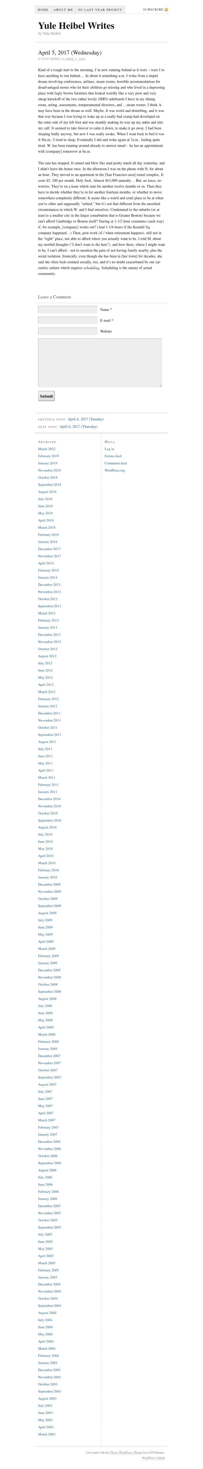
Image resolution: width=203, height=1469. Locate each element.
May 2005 (45, 1248)
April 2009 (46, 941)
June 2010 (45, 841)
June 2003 (45, 1412)
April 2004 (46, 1341)
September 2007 (49, 1077)
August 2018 (47, 491)
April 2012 (46, 684)
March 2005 (47, 1263)
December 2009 (49, 884)
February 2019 (48, 456)
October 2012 (48, 648)
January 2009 (47, 962)
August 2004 (47, 1312)
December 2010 (49, 798)
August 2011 (47, 741)
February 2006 (48, 1191)
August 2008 (47, 998)
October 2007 (48, 1070)
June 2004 (45, 1327)
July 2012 (45, 663)
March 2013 (47, 613)
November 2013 (49, 591)
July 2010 (45, 834)
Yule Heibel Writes (76, 25)
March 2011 (47, 777)
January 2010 (47, 877)
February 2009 (48, 955)
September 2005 (49, 1227)
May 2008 (45, 1020)
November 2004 (49, 1291)
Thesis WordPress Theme (126, 1452)
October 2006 (48, 1155)
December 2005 (49, 1205)
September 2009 (49, 905)
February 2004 (48, 1355)
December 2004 (49, 1284)
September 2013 (49, 606)
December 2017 (49, 548)
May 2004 (45, 1334)
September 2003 (49, 1391)
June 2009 (45, 927)
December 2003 (49, 1369)
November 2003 (49, 1377)
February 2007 (48, 1127)
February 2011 (48, 784)
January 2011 (47, 791)
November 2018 (49, 470)
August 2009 (47, 912)
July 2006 (45, 1177)
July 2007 (45, 1091)
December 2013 (49, 584)
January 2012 (47, 706)
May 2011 (45, 763)
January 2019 (47, 463)
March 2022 (47, 448)
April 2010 (46, 855)
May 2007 (45, 1105)
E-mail (106, 320)
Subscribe (153, 9)
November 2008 (49, 977)
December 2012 (49, 634)
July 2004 (45, 1319)
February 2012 (48, 698)
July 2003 (45, 1405)
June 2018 (45, 506)
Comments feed (116, 463)
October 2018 (48, 477)
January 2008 (47, 1048)
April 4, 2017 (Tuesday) (86, 418)
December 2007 (49, 1055)
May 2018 (45, 513)
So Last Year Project (100, 10)
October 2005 (48, 1220)
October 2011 (48, 727)
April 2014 (46, 563)
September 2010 (49, 820)
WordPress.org (115, 470)
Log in (109, 448)
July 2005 (45, 1234)
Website (106, 331)
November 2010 (49, 806)
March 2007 (47, 1120)
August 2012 (47, 656)
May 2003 (45, 1419)
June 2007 (45, 1098)
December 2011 (49, 713)
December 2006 (49, 1141)
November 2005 (49, 1212)
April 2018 (46, 520)
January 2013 (47, 627)
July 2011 (45, 748)
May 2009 (45, 934)
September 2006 (49, 1162)
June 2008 (45, 1012)
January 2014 (47, 577)
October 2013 (48, 598)
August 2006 (47, 1170)
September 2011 (49, 734)
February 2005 (48, 1270)
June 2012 (45, 670)
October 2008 (48, 984)
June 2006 (45, 1184)
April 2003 (46, 1427)
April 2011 (46, 770)
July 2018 (45, 498)
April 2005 (46, 1255)
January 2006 (47, 1198)
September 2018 (49, 484)
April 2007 (46, 1112)
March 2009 (47, 948)
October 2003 (48, 1384)
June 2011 (45, 756)
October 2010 (48, 813)
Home (43, 10)
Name (106, 309)
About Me (63, 10)
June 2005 (45, 1241)
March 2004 (47, 1348)
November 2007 (49, 1062)
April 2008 (46, 1027)
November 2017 (49, 556)
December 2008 (49, 970)
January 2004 (47, 1362)
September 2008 (49, 991)
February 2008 (48, 1041)
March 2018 (47, 527)
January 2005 (47, 1277)
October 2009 (48, 898)
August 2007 (47, 1084)
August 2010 (47, 827)
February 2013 (48, 620)
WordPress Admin (153, 1458)
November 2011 (49, 720)
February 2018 (48, 534)
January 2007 (47, 1134)
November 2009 (49, 891)
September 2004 (49, 1305)
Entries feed (113, 456)
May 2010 (45, 848)
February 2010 (48, 870)
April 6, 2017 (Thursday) (78, 426)
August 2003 (47, 1398)
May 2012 (45, 677)
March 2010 (47, 862)
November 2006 (49, 1148)
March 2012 (47, 691)
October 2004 (48, 1298)
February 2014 (48, 570)
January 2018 (47, 541)
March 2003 (47, 1434)
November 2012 (49, 641)
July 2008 (45, 1005)
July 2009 (45, 920)
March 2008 (47, 1034)
